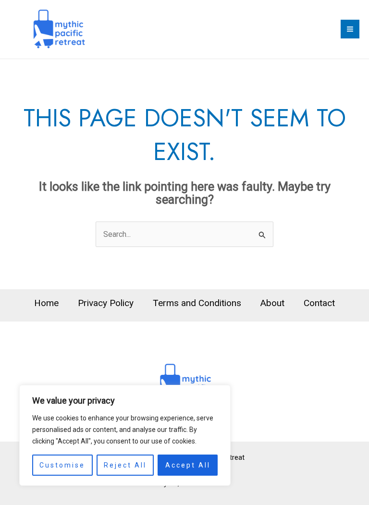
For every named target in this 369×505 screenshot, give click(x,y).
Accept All (187, 465)
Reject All (125, 465)
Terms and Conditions (197, 302)
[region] (125, 435)
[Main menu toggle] (350, 29)
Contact (319, 302)
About (272, 302)
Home (46, 302)
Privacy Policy (106, 302)
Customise (62, 465)
